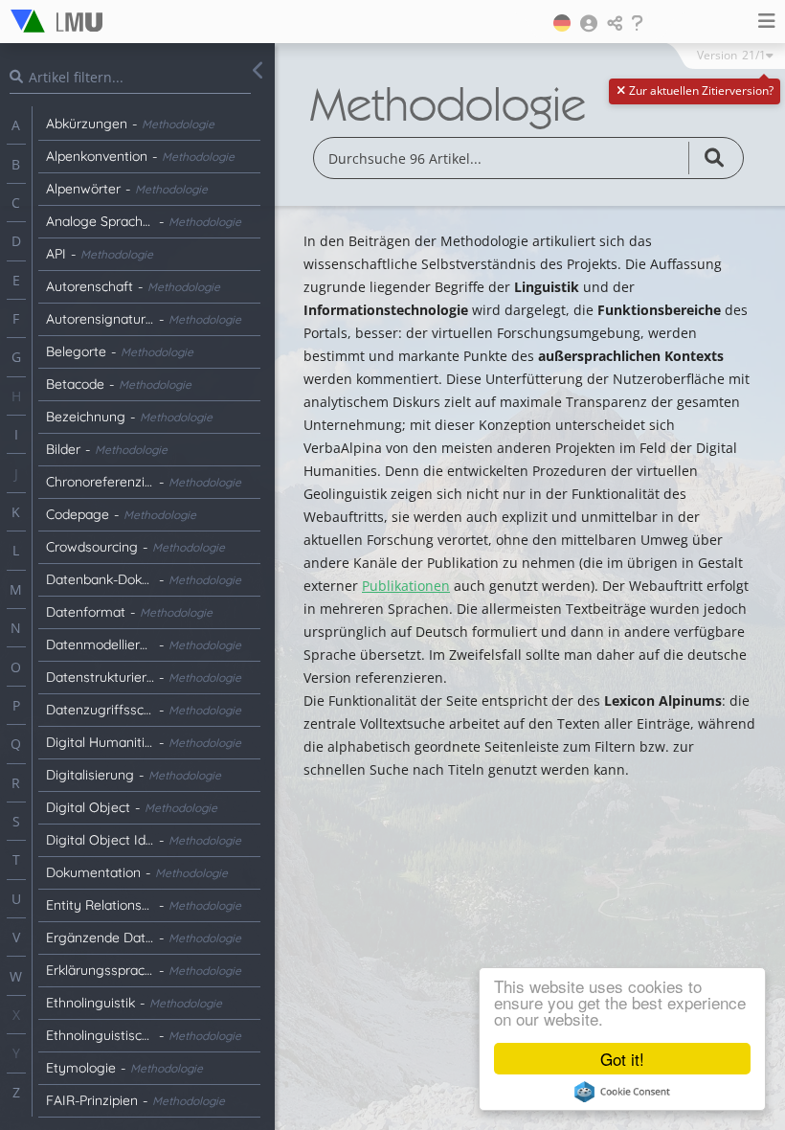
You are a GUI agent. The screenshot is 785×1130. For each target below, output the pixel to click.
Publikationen (406, 585)
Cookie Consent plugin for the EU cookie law (622, 1091)
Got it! (622, 1059)
